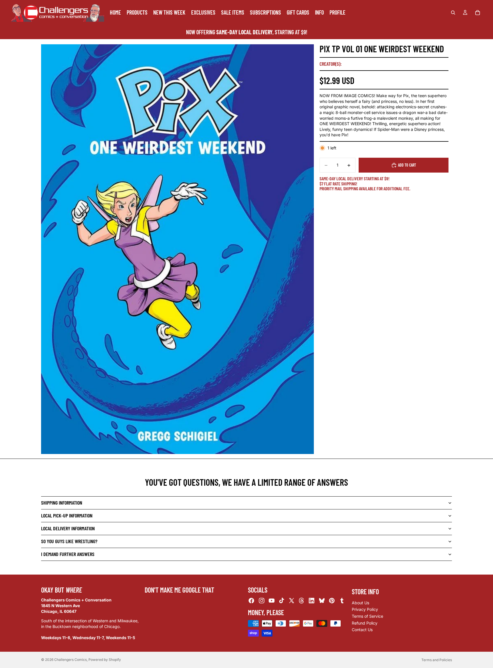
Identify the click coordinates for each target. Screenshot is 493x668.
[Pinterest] (331, 600)
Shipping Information (61, 502)
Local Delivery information (68, 528)
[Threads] (301, 600)
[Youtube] (271, 600)
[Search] (453, 12)
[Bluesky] (321, 600)
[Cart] (477, 12)
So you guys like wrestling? (69, 541)
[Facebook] (251, 600)
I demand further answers (67, 554)
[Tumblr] (341, 600)
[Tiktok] (281, 600)
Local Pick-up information (66, 515)
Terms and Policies (436, 660)
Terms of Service (367, 616)
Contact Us (362, 629)
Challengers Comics (70, 659)
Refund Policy (364, 623)
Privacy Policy (365, 609)
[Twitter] (291, 600)
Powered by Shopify (104, 659)
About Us (360, 602)
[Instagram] (261, 600)
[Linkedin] (311, 600)
